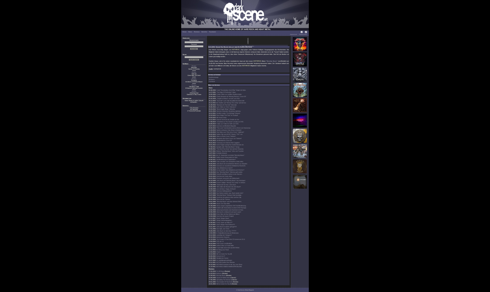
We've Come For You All (223, 284)
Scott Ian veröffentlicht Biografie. (226, 126)
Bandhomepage (213, 77)
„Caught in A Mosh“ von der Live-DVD (228, 98)
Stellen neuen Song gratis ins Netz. (227, 157)
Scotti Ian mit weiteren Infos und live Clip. (229, 197)
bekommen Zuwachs (222, 237)
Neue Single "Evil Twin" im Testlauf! (227, 115)
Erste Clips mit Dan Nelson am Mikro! (228, 214)
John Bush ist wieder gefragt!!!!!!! (226, 226)
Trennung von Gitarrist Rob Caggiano (228, 142)
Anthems (219, 273)
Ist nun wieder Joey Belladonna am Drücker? (230, 170)
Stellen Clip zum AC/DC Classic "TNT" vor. (229, 134)
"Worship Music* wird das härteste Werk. (229, 201)
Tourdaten (212, 32)
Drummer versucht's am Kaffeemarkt (227, 178)
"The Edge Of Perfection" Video (226, 92)
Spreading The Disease (223, 279)
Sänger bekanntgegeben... (224, 220)
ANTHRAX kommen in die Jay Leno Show (229, 264)
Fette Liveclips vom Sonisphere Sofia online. (230, 161)
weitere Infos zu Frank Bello (225, 245)
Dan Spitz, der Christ (222, 229)
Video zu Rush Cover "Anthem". (226, 136)
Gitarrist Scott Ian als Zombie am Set (227, 119)
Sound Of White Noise (223, 277)
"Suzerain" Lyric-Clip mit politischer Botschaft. (230, 100)
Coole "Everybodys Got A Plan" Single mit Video (231, 90)
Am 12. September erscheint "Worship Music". (230, 155)
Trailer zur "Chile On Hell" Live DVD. (227, 123)
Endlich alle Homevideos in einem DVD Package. (231, 207)
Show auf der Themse (223, 199)
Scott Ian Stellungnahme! (224, 191)
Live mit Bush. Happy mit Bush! (226, 189)
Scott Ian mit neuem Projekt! (225, 216)
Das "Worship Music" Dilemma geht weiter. (229, 172)
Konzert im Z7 (220, 256)
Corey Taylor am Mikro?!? (224, 222)
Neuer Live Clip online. (223, 203)
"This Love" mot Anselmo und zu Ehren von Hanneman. (233, 128)
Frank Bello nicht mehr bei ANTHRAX (227, 247)
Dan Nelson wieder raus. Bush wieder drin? (229, 193)
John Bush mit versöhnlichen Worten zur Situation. (232, 163)
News (190, 32)
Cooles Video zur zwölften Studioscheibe (229, 94)
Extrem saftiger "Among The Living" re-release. (231, 182)
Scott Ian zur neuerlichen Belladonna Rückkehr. (231, 165)
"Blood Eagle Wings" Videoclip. (225, 109)
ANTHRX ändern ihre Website (225, 262)
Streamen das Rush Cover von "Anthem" (229, 138)
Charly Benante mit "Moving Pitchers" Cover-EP (231, 96)
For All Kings (220, 271)
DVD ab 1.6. (220, 241)
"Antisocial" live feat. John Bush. (226, 184)
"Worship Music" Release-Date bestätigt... (229, 195)
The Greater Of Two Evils (224, 282)
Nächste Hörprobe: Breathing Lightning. (228, 111)
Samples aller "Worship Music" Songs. (228, 147)
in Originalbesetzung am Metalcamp (227, 233)
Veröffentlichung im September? (226, 159)
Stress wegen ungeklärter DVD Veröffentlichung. (231, 205)
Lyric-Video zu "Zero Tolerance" (226, 107)
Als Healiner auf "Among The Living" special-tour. (231, 102)
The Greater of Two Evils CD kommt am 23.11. (230, 239)
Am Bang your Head (222, 250)
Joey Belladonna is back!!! (224, 168)
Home (184, 32)
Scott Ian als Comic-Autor (224, 176)
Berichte (204, 32)
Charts (218, 252)
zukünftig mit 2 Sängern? (224, 235)
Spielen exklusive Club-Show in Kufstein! (228, 130)
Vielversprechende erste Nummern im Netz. (230, 210)
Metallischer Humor (222, 258)
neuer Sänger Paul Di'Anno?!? (225, 224)
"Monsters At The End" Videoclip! (226, 105)
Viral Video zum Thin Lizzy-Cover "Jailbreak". (230, 132)
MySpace (212, 79)
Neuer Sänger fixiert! (222, 218)
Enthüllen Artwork (221, 153)
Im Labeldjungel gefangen (224, 260)
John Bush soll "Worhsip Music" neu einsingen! (230, 180)
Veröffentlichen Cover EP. (224, 140)
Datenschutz (303, 34)
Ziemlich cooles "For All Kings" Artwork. (228, 113)
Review (194, 66)
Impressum (293, 34)
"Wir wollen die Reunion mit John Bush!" (228, 186)
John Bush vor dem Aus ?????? (226, 231)
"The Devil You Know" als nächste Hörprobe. (230, 149)
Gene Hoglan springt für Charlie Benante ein (230, 144)
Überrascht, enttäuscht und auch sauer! (228, 212)
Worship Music (220, 275)
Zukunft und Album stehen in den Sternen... (229, 174)
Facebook (212, 81)
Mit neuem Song (221, 117)
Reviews (197, 32)
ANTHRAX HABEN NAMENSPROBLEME (229, 266)
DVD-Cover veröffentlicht (224, 243)
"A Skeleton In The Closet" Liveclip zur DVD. (230, 121)
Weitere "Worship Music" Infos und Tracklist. (230, 151)
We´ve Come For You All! (224, 254)
